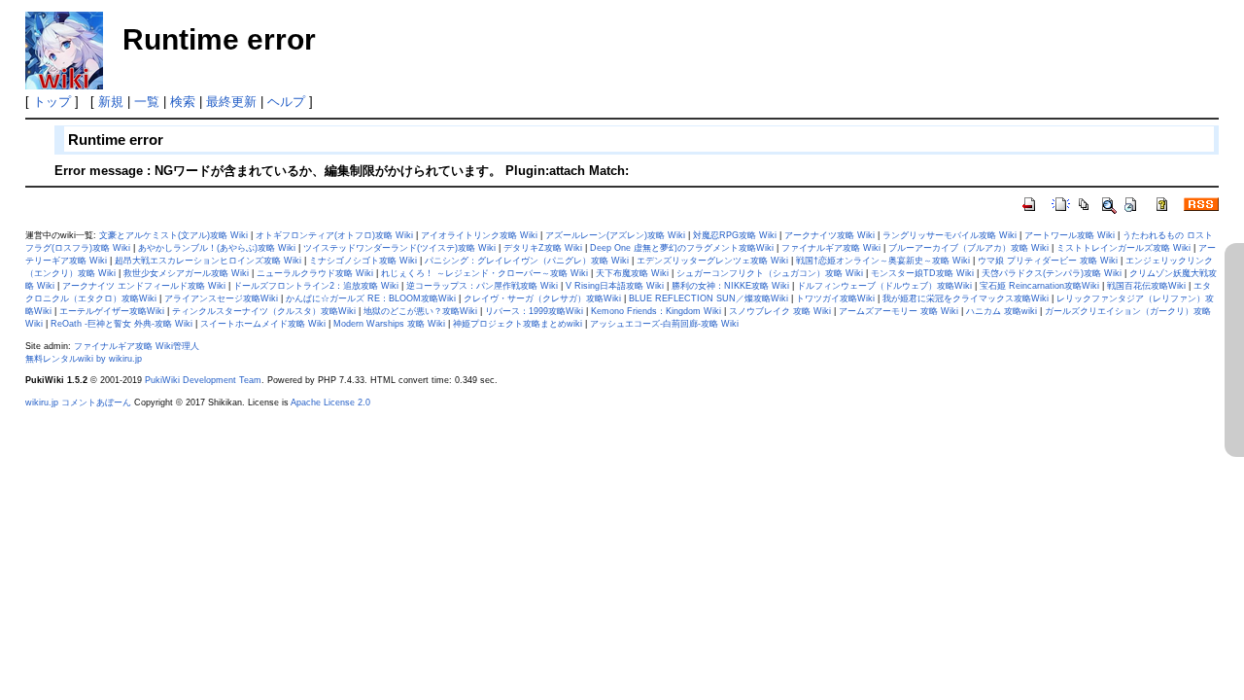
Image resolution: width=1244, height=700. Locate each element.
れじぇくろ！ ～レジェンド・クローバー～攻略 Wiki (484, 273)
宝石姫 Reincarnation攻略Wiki (1039, 286)
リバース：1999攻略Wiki (534, 311)
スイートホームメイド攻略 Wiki (263, 324)
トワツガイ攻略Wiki (835, 298)
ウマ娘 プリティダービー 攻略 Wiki (1048, 260)
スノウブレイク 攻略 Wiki (780, 311)
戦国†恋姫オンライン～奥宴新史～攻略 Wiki (883, 260)
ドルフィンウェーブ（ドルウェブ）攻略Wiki (884, 286)
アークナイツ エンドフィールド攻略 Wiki (143, 286)
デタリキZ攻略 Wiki (542, 248)
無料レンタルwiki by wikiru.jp (83, 359)
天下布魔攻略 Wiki (632, 273)
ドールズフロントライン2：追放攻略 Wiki (315, 286)
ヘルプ (286, 101)
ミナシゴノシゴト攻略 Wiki (363, 260)
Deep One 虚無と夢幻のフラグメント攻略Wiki (682, 248)
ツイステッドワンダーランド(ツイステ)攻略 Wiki (399, 248)
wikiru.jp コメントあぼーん (78, 402)
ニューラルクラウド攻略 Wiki (315, 273)
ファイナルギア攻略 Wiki (831, 248)
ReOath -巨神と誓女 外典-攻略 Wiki (121, 324)
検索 (182, 101)
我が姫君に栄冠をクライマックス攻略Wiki (965, 298)
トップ (52, 101)
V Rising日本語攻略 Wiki (615, 286)
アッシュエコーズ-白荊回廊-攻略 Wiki (664, 324)
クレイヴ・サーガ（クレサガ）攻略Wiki (542, 298)
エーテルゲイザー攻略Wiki (111, 311)
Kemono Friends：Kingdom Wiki (656, 311)
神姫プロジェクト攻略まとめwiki (517, 324)
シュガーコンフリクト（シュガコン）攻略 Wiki (769, 273)
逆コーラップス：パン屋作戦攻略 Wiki (482, 286)
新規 (110, 101)
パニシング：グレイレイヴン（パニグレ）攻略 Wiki (527, 260)
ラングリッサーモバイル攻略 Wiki (949, 235)
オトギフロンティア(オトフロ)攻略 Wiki (334, 235)
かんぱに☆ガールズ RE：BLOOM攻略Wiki (371, 298)
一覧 (146, 101)
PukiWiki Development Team (203, 380)
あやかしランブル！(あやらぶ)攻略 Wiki (216, 248)
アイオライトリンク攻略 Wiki (479, 235)
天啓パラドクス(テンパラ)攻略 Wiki (1052, 273)
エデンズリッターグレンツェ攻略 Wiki (712, 260)
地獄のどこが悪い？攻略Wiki (420, 311)
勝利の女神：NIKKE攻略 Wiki (730, 286)
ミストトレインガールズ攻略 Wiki (1123, 248)
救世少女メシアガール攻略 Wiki (186, 273)
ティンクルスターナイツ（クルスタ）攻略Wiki (264, 311)
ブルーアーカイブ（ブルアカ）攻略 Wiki (968, 248)
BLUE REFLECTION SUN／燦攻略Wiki (708, 298)
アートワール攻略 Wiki (1069, 235)
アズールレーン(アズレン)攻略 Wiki (615, 235)
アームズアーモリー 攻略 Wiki (898, 311)
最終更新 (231, 101)
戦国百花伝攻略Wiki (1146, 286)
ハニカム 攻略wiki (1001, 311)
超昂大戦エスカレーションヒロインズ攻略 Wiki (208, 260)
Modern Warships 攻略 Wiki (389, 324)
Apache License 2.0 (330, 402)
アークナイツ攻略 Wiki (829, 235)
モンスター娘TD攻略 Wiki (922, 273)
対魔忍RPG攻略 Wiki (735, 235)
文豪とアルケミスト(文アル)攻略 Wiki (173, 235)
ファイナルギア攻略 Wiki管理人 (136, 346)
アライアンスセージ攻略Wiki (221, 298)
